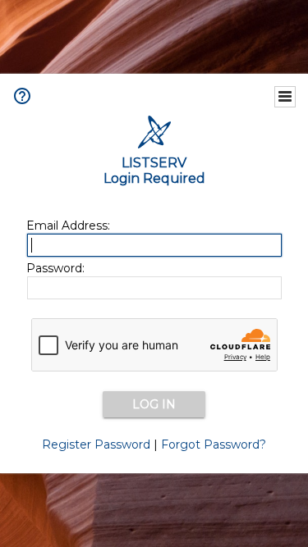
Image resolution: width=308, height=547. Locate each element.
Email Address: (68, 225)
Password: (55, 268)
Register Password (96, 444)
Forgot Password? (213, 444)
